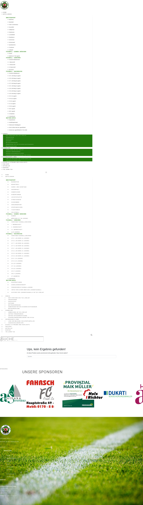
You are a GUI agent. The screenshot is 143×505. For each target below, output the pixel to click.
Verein (5, 133)
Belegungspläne (11, 146)
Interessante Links (10, 156)
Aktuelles (6, 165)
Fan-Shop (6, 164)
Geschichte (10, 139)
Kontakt (6, 167)
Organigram (10, 137)
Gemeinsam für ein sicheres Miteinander (20, 144)
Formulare (6, 148)
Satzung (8, 140)
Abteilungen (7, 14)
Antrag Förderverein (13, 151)
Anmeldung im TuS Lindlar (15, 149)
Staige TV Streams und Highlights (15, 162)
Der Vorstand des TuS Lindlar (16, 135)
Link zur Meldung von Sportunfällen (18, 158)
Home (5, 12)
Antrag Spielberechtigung (15, 153)
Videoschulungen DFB (13, 160)
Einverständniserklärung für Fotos (18, 155)
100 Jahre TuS (8, 169)
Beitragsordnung (12, 142)
